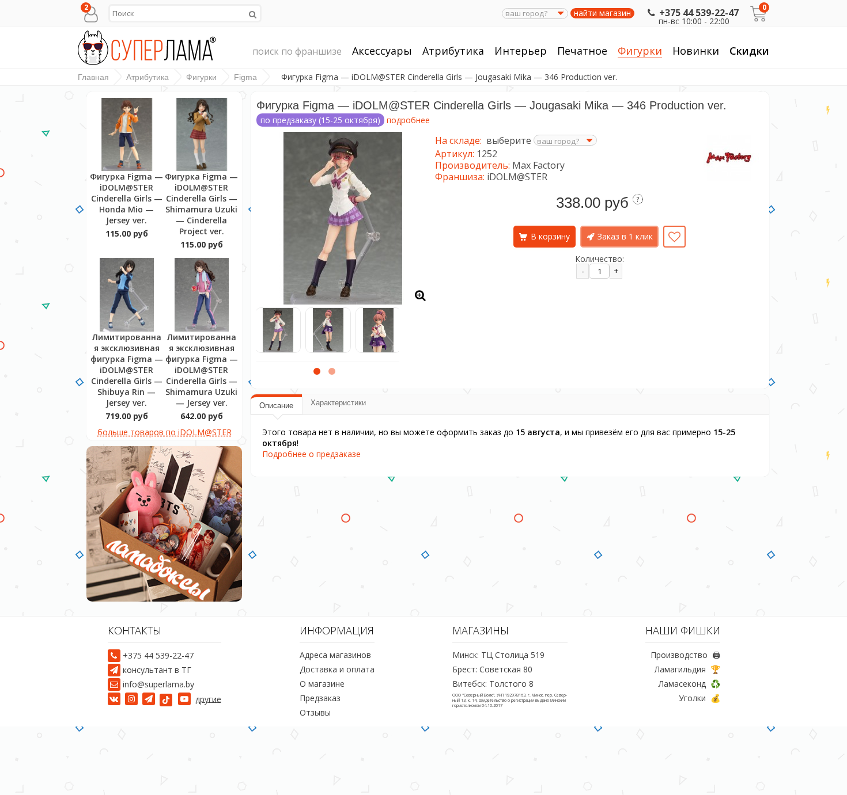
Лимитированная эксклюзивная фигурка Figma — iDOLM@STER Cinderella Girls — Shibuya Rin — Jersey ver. (126, 370)
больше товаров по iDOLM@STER (164, 432)
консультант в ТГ (157, 669)
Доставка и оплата (337, 669)
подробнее (408, 120)
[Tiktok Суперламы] (168, 698)
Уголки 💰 (699, 698)
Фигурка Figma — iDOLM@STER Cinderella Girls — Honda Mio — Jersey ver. (126, 198)
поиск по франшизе (297, 51)
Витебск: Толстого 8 (493, 683)
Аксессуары (382, 51)
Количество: (599, 258)
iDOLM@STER (517, 176)
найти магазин (602, 13)
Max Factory (538, 165)
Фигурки (640, 51)
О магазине (322, 683)
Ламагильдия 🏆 (687, 669)
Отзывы (315, 712)
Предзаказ (320, 698)
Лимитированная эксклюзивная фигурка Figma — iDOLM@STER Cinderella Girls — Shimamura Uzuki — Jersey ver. (201, 370)
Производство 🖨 (685, 654)
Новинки (695, 51)
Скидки (749, 51)
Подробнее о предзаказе (311, 453)
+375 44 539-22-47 (699, 12)
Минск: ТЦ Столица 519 (498, 654)
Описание (276, 405)
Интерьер (520, 51)
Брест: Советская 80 (492, 669)
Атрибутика (453, 51)
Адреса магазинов (335, 654)
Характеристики (338, 402)
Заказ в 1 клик (625, 236)
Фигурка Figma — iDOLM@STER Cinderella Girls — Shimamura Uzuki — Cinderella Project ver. (201, 204)
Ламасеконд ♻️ (689, 683)
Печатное (582, 51)
